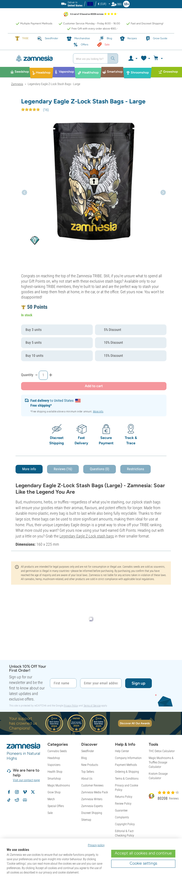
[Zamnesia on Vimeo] (25, 792)
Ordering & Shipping (127, 771)
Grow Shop (54, 792)
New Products (89, 764)
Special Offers (55, 806)
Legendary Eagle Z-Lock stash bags (86, 536)
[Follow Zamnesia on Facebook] (9, 792)
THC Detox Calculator (162, 751)
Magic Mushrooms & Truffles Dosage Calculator (161, 762)
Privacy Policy (71, 705)
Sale (50, 813)
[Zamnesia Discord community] (25, 800)
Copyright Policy (125, 824)
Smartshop (54, 778)
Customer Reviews (92, 785)
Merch (51, 799)
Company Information (128, 758)
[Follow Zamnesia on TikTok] (9, 800)
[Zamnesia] (40, 58)
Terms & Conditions (126, 778)
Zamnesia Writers (91, 799)
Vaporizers (53, 764)
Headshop (53, 758)
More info (98, 411)
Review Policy (123, 803)
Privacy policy (96, 845)
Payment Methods (126, 764)
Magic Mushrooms (58, 785)
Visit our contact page (26, 780)
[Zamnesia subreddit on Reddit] (17, 800)
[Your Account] (132, 58)
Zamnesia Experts (92, 806)
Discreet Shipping (91, 813)
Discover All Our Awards (135, 723)
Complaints (122, 817)
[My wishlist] (145, 58)
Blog (84, 758)
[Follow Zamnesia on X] (33, 792)
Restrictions (135, 469)
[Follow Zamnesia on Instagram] (17, 792)
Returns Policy (123, 796)
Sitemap (86, 819)
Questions (99, 469)
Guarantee (121, 810)
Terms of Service (92, 705)
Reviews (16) (63, 469)
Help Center (122, 751)
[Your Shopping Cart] (159, 58)
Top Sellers (87, 771)
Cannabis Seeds (57, 751)
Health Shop (54, 771)
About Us (86, 778)
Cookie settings (143, 863)
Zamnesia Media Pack (94, 792)
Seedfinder (87, 751)
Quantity (27, 375)
